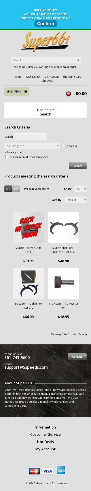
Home (17, 77)
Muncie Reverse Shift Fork (28, 250)
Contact (77, 357)
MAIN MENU (16, 91)
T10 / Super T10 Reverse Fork (64, 306)
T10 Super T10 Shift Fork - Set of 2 (28, 306)
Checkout (47, 81)
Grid (8, 188)
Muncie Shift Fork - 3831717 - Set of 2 (63, 250)
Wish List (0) (33, 77)
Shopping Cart (72, 77)
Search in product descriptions (28, 157)
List (16, 188)
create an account (65, 66)
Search (51, 110)
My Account (51, 77)
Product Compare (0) (36, 188)
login (47, 66)
